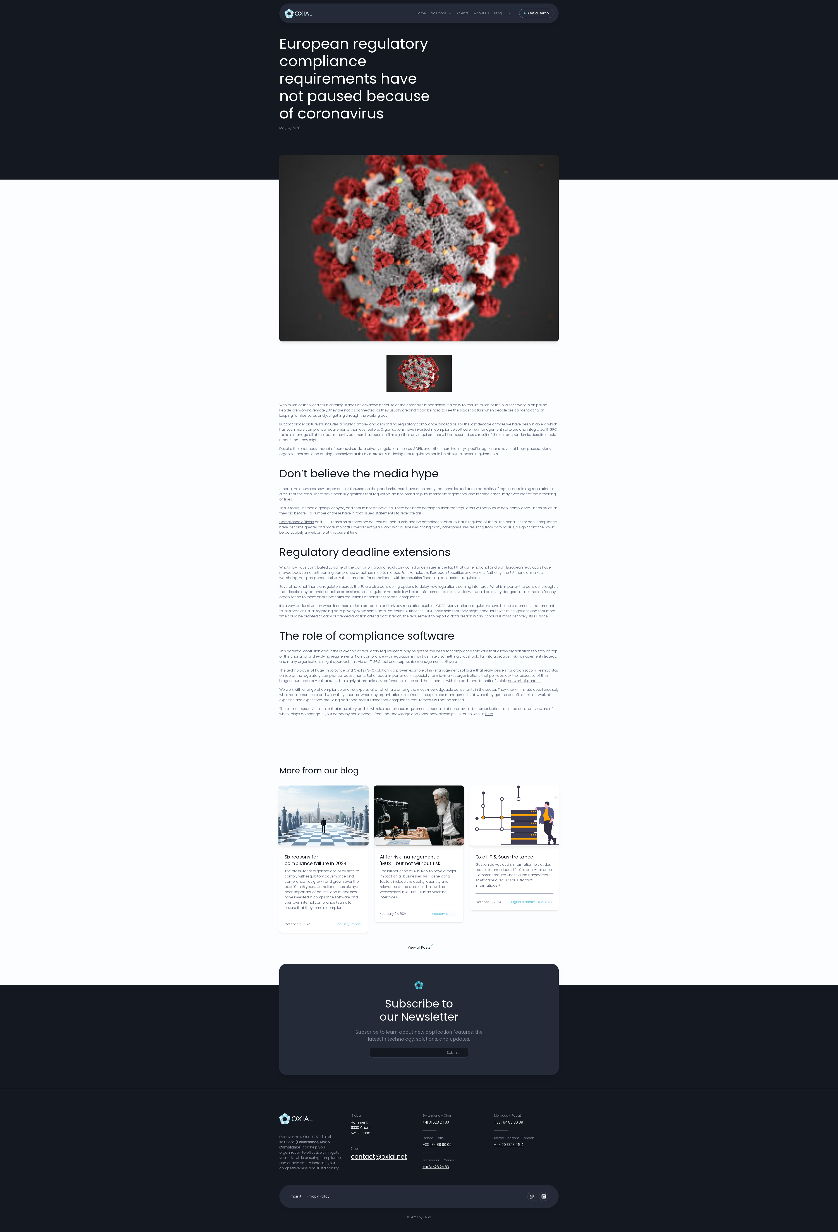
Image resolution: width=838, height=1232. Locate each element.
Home (421, 13)
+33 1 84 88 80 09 (437, 1144)
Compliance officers (296, 521)
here (489, 713)
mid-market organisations (458, 675)
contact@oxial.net (379, 1156)
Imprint (295, 1196)
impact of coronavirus (337, 448)
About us (481, 13)
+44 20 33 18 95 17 (509, 1144)
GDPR (440, 605)
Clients (463, 13)
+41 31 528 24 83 (435, 1122)
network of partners (524, 680)
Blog (498, 13)
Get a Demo (538, 13)
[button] (441, 13)
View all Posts (419, 947)
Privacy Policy (318, 1196)
